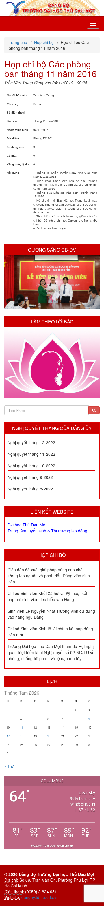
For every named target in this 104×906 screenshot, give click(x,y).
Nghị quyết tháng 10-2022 (31, 465)
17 (8, 736)
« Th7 (9, 766)
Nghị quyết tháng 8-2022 (30, 489)
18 (21, 736)
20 (48, 736)
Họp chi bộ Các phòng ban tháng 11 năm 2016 (50, 69)
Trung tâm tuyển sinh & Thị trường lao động (47, 531)
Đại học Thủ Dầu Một (27, 525)
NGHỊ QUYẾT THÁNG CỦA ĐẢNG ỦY (52, 428)
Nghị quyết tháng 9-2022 (30, 477)
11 (21, 727)
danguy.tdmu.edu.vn (40, 897)
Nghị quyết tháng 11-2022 (31, 454)
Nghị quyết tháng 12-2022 (31, 442)
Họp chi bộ (52, 555)
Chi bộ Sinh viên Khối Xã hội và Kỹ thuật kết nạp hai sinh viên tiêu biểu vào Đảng (47, 596)
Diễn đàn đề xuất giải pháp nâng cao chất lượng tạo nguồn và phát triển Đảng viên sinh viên (49, 576)
